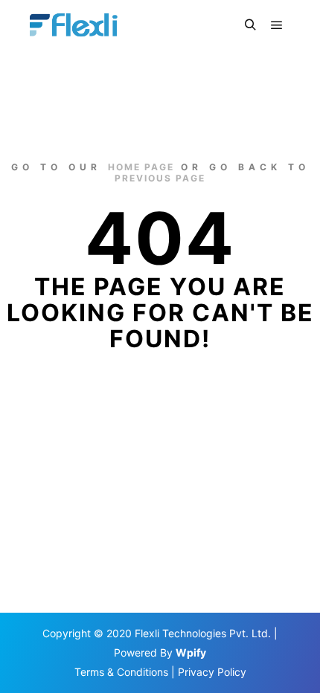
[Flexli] (76, 25)
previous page (160, 178)
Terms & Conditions (121, 671)
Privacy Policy (212, 671)
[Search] (250, 25)
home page (141, 167)
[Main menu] (276, 25)
